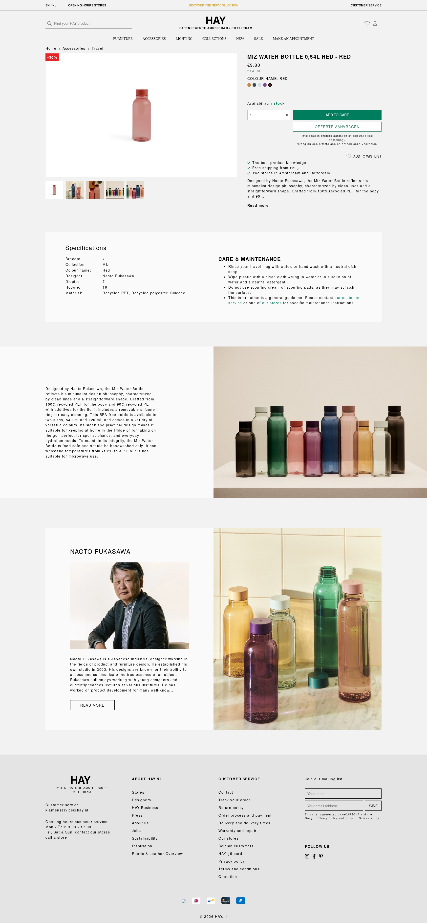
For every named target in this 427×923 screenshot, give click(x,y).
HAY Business (145, 807)
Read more (92, 705)
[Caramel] (249, 85)
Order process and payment (245, 815)
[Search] (49, 23)
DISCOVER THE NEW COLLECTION (213, 5)
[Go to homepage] (216, 20)
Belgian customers (236, 845)
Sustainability (145, 838)
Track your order (234, 799)
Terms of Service (357, 818)
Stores (138, 792)
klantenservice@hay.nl (66, 810)
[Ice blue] (259, 85)
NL (54, 5)
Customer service (366, 5)
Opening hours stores (87, 5)
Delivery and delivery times (244, 822)
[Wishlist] (367, 23)
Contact (225, 792)
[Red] (270, 85)
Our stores (228, 838)
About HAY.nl (147, 778)
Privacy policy (231, 861)
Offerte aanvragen (337, 126)
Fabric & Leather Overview (157, 853)
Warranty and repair (237, 830)
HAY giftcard (230, 853)
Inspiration (142, 845)
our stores (272, 302)
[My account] (375, 23)
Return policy (231, 807)
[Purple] (265, 85)
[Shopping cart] (380, 23)
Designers (141, 799)
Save (373, 805)
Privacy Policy (327, 818)
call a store (56, 837)
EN (47, 5)
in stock (276, 103)
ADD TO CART (337, 114)
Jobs (136, 830)
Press (137, 815)
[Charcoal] (254, 85)
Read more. (258, 205)
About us (140, 822)
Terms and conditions (238, 868)
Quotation (227, 876)
